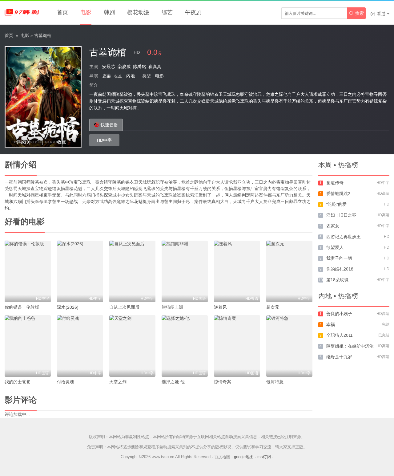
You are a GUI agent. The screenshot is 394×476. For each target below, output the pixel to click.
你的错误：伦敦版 (22, 307)
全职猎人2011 (339, 335)
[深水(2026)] (80, 271)
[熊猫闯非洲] (185, 271)
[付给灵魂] (80, 346)
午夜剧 (193, 12)
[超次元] (289, 271)
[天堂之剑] (132, 346)
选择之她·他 (173, 381)
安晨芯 (108, 66)
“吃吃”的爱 (336, 204)
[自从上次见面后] (132, 271)
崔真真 (154, 66)
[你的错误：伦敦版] (28, 271)
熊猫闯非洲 (172, 307)
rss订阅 (264, 456)
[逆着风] (237, 271)
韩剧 (109, 12)
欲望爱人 (335, 247)
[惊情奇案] (237, 346)
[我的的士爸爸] (28, 346)
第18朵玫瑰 (337, 279)
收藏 (61, 142)
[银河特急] (289, 346)
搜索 (356, 13)
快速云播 (109, 124)
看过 (377, 13)
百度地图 (222, 456)
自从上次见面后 (124, 307)
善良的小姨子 (339, 313)
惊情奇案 (222, 381)
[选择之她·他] (185, 346)
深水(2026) (67, 307)
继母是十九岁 (339, 356)
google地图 (244, 456)
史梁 (106, 75)
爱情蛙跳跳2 (338, 193)
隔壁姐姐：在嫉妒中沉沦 (350, 346)
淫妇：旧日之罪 (341, 215)
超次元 (272, 307)
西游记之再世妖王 (343, 236)
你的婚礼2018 (339, 268)
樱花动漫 (138, 12)
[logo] (23, 12)
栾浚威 (124, 66)
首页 (62, 12)
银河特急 (274, 381)
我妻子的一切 (339, 258)
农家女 (332, 225)
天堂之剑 (118, 381)
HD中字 (104, 140)
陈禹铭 (139, 66)
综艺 (167, 12)
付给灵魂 (65, 381)
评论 (23, 142)
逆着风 (220, 307)
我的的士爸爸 (17, 381)
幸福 (330, 324)
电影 (85, 12)
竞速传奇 (335, 182)
